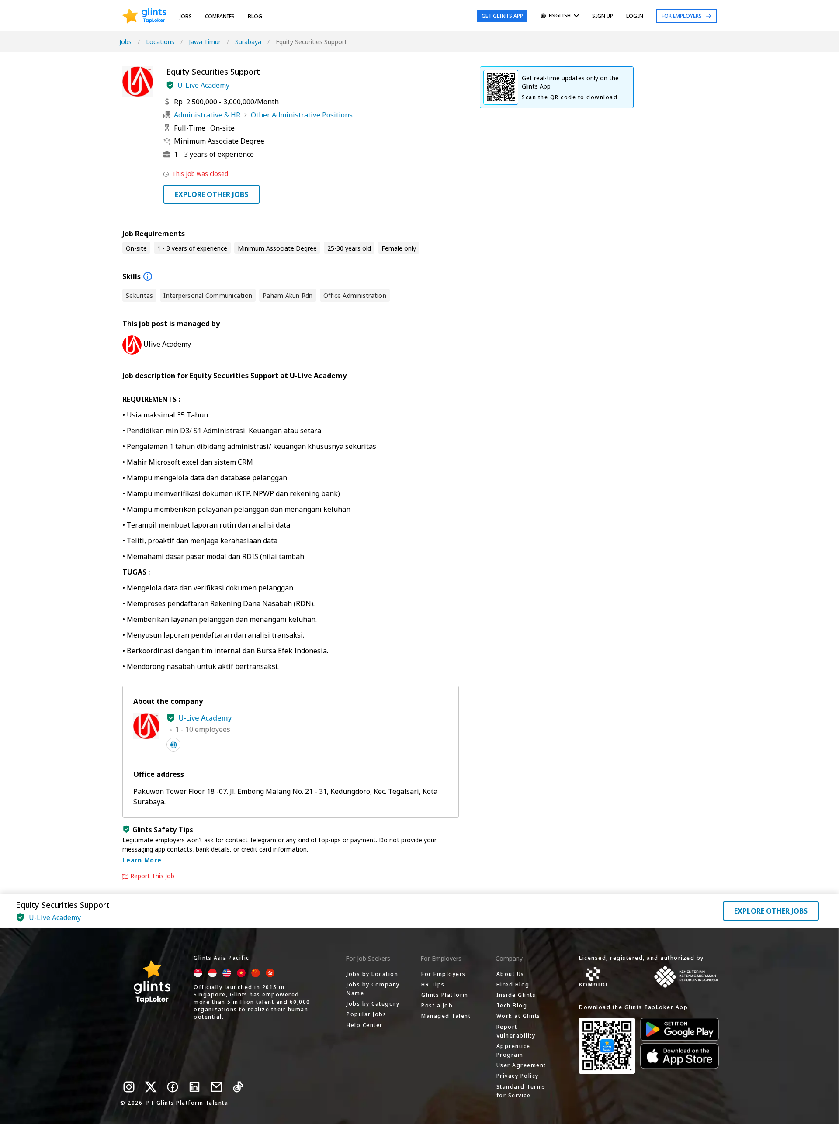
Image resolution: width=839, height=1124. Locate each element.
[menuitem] (560, 16)
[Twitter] (150, 1087)
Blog (255, 16)
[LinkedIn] (194, 1087)
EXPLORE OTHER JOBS (211, 194)
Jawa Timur (205, 42)
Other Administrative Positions (302, 115)
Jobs (186, 16)
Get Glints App (502, 16)
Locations (160, 42)
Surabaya (248, 42)
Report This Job (152, 875)
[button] (170, 85)
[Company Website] (173, 744)
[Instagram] (129, 1087)
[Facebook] (172, 1087)
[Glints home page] (144, 16)
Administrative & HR (207, 115)
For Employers (682, 16)
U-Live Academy (203, 85)
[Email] (216, 1087)
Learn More (142, 860)
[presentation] (144, 16)
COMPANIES (220, 16)
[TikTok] (238, 1087)
